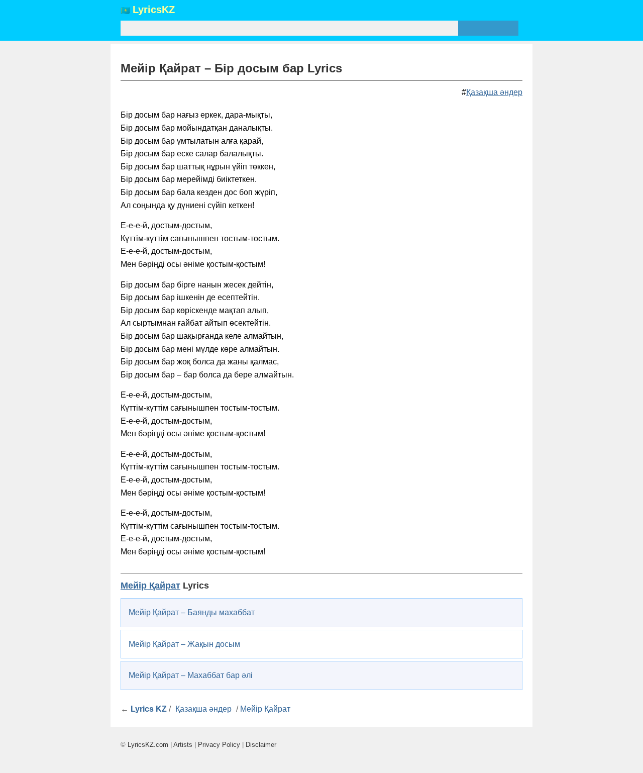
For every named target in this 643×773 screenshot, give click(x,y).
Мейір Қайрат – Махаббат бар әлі (191, 675)
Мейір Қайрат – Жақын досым (184, 644)
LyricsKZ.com (148, 744)
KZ (154, 10)
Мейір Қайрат (150, 586)
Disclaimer (261, 744)
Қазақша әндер (494, 92)
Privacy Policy (219, 744)
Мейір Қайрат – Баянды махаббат (192, 612)
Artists (182, 744)
